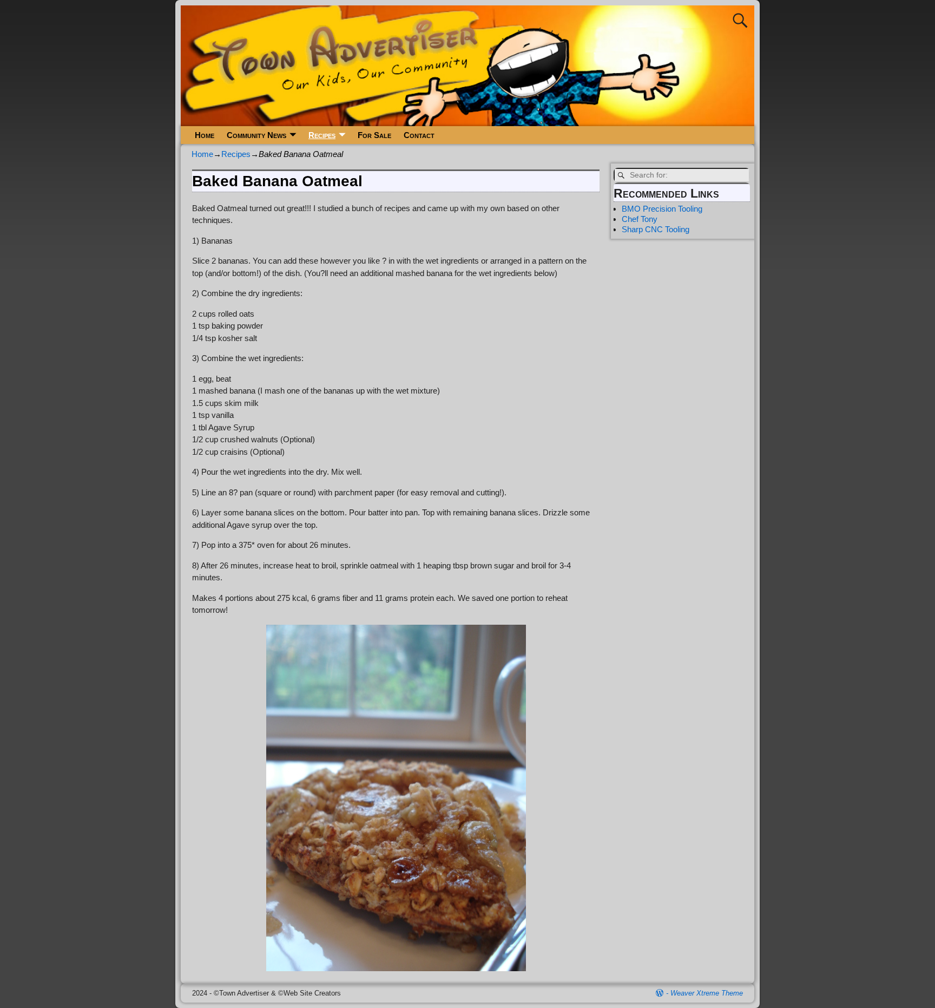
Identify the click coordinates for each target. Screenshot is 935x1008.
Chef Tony (639, 219)
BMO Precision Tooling (662, 208)
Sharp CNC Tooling (655, 229)
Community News (256, 135)
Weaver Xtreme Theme (706, 993)
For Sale (374, 135)
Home (204, 135)
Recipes (321, 135)
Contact (419, 135)
